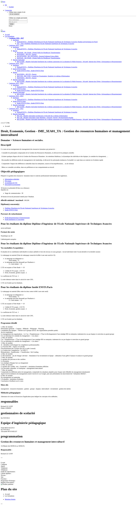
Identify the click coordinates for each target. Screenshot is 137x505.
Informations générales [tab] (12, 179)
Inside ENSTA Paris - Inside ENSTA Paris (30, 71)
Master (15, 51)
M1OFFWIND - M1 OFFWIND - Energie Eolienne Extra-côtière (38, 56)
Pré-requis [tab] (8, 181)
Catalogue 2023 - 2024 (16, 83)
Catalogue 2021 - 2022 (16, 108)
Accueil (7, 34)
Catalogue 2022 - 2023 (16, 96)
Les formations (9, 36)
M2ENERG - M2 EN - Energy (27, 78)
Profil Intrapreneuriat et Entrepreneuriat (17, 218)
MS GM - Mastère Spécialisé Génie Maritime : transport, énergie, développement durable (45, 117)
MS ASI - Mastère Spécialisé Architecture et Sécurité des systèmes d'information (42, 116)
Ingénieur (16, 40)
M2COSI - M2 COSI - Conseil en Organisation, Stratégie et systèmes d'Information (43, 76)
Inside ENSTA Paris (19, 69)
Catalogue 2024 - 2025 (16, 63)
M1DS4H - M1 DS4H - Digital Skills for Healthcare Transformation (38, 52)
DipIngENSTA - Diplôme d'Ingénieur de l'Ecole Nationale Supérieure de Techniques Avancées (47, 49)
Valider (12, 24)
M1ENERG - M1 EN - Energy (27, 54)
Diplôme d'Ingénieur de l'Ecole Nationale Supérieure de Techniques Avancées (29, 208)
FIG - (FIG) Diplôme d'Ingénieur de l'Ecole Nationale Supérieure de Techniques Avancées (45, 43)
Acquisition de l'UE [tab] (11, 183)
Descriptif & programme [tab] (12, 184)
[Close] (1, 457)
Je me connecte (14, 14)
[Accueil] (3, 2)
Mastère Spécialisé (19, 60)
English (11, 7)
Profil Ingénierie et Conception (14, 219)
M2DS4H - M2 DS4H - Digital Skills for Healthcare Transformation (38, 58)
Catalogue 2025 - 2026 (16, 45)
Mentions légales (10, 499)
